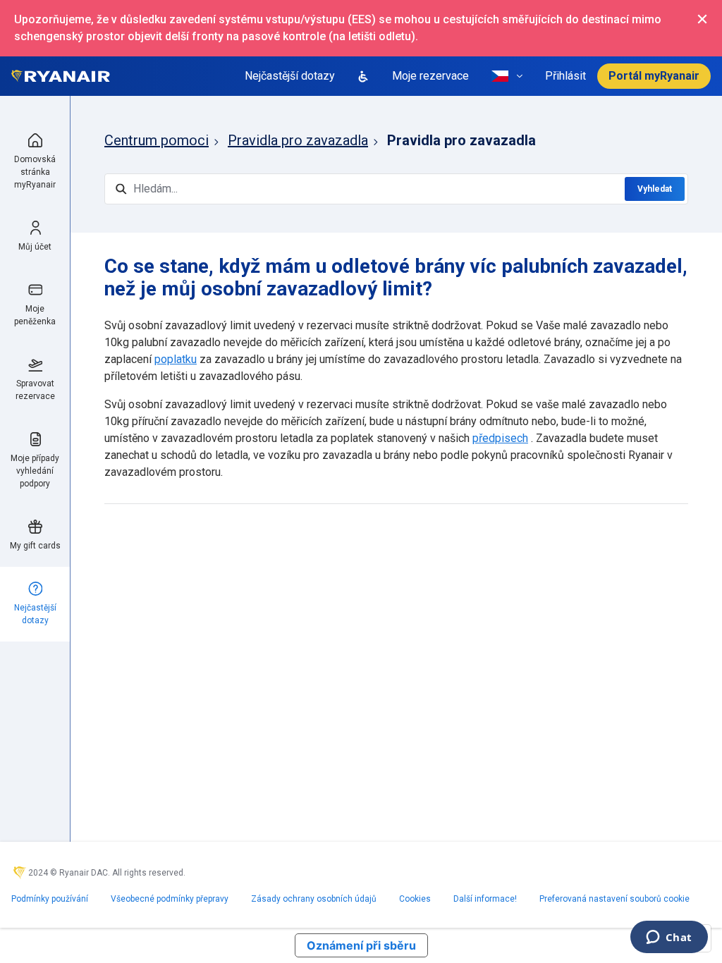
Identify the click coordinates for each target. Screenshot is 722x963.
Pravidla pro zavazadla (298, 140)
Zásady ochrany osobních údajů (314, 899)
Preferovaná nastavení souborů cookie (614, 899)
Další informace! (485, 899)
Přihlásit (565, 75)
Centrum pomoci (156, 140)
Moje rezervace (430, 75)
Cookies (415, 899)
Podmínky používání (49, 899)
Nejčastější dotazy (290, 75)
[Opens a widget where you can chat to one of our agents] (669, 938)
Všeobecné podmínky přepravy (169, 899)
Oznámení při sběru (361, 945)
